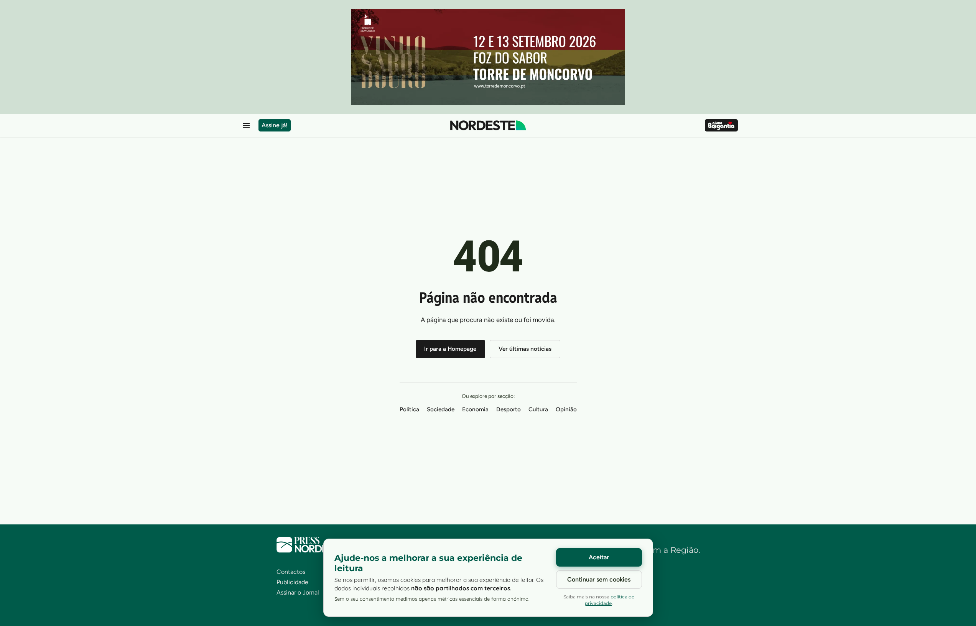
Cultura (538, 409)
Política (409, 409)
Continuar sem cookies (598, 579)
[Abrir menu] (246, 125)
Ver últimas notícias (525, 348)
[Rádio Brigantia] (721, 125)
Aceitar (599, 557)
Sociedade (440, 409)
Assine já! (275, 125)
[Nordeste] (488, 125)
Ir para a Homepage (450, 348)
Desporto (508, 409)
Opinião (566, 409)
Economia (475, 409)
